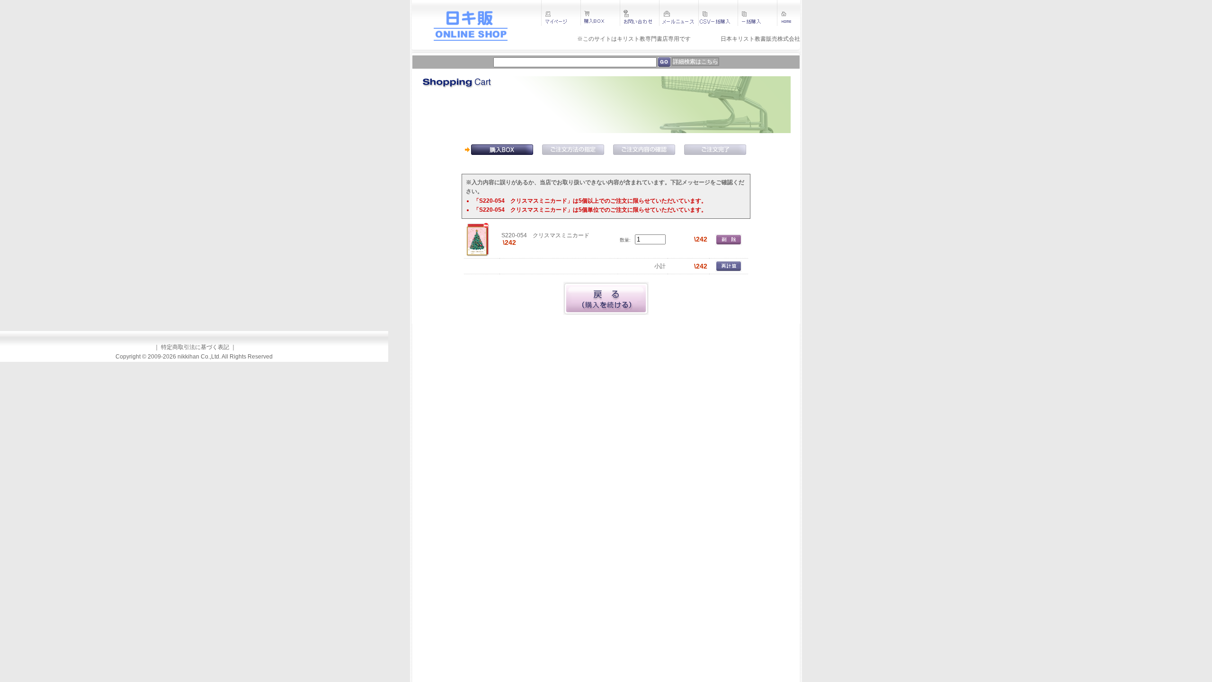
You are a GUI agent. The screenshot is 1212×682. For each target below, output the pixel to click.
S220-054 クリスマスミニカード (545, 235)
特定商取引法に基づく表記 (195, 347)
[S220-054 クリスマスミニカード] (478, 239)
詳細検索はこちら (695, 61)
